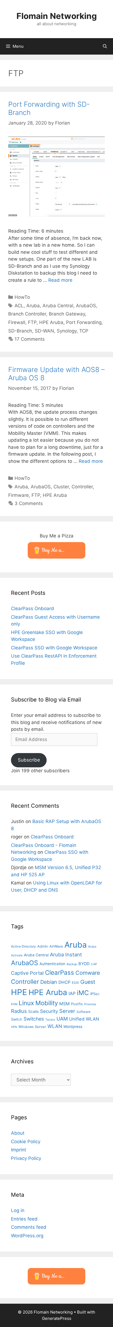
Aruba (33, 305)
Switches (34, 1019)
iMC (83, 993)
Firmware (18, 495)
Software (84, 1012)
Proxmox (90, 1004)
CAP (94, 964)
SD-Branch (20, 331)
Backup (72, 964)
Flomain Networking (56, 16)
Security (49, 1011)
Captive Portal (27, 973)
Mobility (46, 1003)
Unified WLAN (84, 1019)
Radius (19, 1011)
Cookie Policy (25, 1141)
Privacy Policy (26, 1158)
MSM (64, 1003)
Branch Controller (27, 314)
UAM (62, 1019)
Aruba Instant (66, 954)
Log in (17, 1210)
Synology (67, 331)
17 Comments (30, 339)
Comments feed (28, 1227)
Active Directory (23, 946)
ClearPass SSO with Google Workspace (54, 647)
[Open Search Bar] (105, 46)
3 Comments (29, 503)
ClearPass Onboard (32, 608)
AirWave (56, 946)
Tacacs (50, 1019)
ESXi (75, 983)
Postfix (77, 1004)
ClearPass (59, 972)
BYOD (84, 963)
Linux (26, 1003)
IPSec (95, 993)
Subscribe (29, 760)
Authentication (52, 964)
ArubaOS (86, 305)
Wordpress (72, 1026)
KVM (14, 1004)
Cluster (61, 486)
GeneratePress (56, 1318)
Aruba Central (58, 305)
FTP (32, 322)
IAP (72, 993)
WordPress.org (27, 1235)
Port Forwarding (83, 322)
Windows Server (32, 1026)
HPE (19, 992)
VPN (14, 1027)
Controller (82, 486)
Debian (48, 982)
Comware (87, 973)
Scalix (33, 1011)
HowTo (22, 297)
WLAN (54, 1026)
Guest (87, 982)
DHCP (64, 982)
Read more (60, 280)
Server (67, 1011)
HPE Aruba (51, 322)
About (17, 1133)
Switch (16, 1019)
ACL (19, 305)
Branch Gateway (67, 314)
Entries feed (24, 1219)
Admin (42, 946)
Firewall (16, 322)
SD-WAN (44, 331)
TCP (83, 331)
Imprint (18, 1150)
